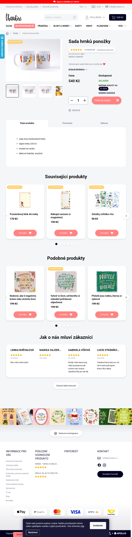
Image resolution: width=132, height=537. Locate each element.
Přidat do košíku (102, 100)
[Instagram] (104, 465)
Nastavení (33, 532)
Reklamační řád (12, 480)
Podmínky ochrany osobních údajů (17, 474)
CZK (99, 7)
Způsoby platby (32, 7)
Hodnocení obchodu (14, 7)
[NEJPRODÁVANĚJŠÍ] (25, 199)
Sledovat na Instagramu (68, 433)
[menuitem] (10, 26)
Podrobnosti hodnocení (105, 50)
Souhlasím (98, 525)
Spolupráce (10, 488)
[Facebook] (99, 465)
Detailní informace (77, 69)
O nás (8, 492)
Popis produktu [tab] (27, 123)
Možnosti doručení (107, 93)
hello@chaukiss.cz (109, 458)
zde (82, 526)
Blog (8, 496)
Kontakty (9, 500)
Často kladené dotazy (15, 484)
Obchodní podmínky (50, 7)
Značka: (76, 57)
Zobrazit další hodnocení (66, 386)
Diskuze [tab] (104, 123)
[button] (56, 244)
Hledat (74, 17)
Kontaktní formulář (110, 474)
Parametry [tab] (67, 123)
